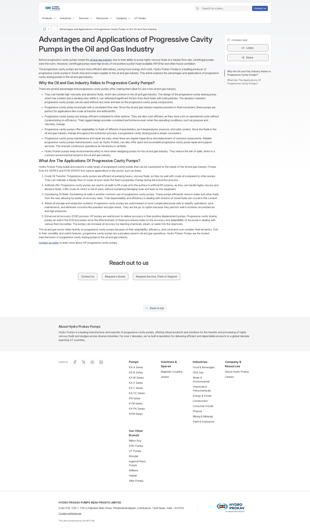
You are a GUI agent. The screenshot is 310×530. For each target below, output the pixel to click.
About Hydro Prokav (237, 371)
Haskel (133, 475)
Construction (200, 401)
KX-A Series (136, 367)
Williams (133, 470)
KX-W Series (136, 377)
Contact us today (49, 242)
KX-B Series (136, 372)
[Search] (198, 8)
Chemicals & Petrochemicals (202, 388)
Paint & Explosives (203, 421)
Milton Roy (135, 440)
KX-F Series (136, 388)
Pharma (197, 411)
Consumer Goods (203, 406)
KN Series (134, 398)
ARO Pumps (136, 445)
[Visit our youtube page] (92, 362)
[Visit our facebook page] (75, 362)
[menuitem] (49, 18)
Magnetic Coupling (171, 371)
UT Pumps (135, 451)
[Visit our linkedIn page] (101, 362)
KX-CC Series (137, 393)
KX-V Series (136, 382)
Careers (229, 376)
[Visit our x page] (84, 362)
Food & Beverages (203, 367)
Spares (165, 376)
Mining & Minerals (203, 416)
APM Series (136, 413)
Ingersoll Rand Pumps (137, 463)
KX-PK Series (137, 408)
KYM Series (136, 403)
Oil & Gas (198, 372)
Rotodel (133, 456)
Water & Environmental (201, 379)
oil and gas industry (101, 59)
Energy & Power (202, 395)
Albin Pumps (136, 480)
